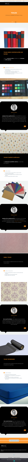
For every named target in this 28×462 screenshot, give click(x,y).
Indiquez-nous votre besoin (19, 221)
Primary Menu (26, 3)
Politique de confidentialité (17, 457)
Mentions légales (10, 457)
